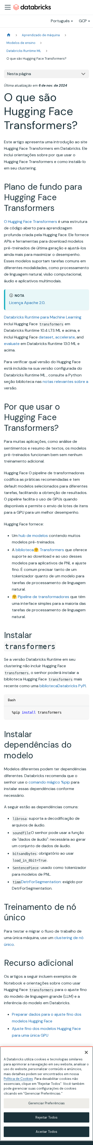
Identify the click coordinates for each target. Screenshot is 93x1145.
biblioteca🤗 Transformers (40, 549)
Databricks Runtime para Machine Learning (42, 317)
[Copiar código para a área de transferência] (83, 712)
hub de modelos (33, 535)
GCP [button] (83, 20)
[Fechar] (86, 1052)
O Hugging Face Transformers (30, 221)
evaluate (12, 343)
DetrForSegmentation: (41, 881)
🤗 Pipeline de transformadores (40, 596)
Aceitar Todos (47, 1132)
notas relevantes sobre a (65, 381)
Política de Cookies (18, 1079)
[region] (46, 1093)
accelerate (65, 337)
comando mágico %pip (49, 782)
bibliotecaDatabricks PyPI (62, 685)
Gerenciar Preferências (46, 1103)
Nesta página (19, 73)
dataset (46, 337)
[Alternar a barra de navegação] (7, 7)
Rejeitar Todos (46, 1117)
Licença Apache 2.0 (26, 302)
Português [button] (60, 20)
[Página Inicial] (8, 35)
